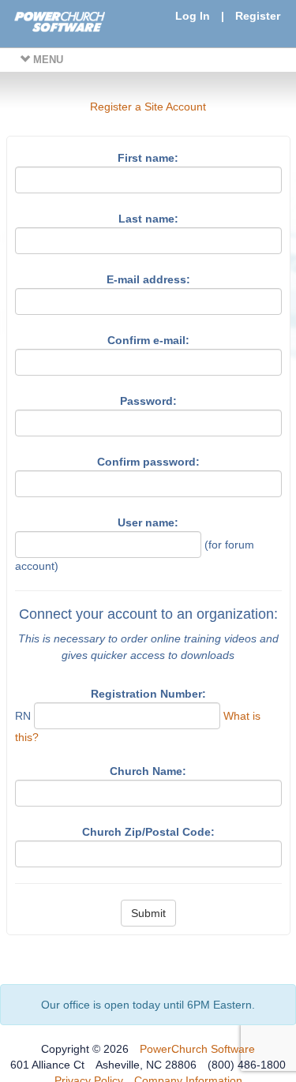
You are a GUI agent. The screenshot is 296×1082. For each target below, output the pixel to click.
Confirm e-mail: (148, 340)
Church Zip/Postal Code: (148, 832)
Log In (192, 15)
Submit (148, 913)
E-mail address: (148, 279)
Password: (148, 401)
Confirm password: (148, 461)
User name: (148, 522)
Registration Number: (148, 693)
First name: (148, 158)
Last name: (148, 218)
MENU (46, 60)
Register (257, 15)
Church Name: (148, 771)
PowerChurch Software (197, 1049)
